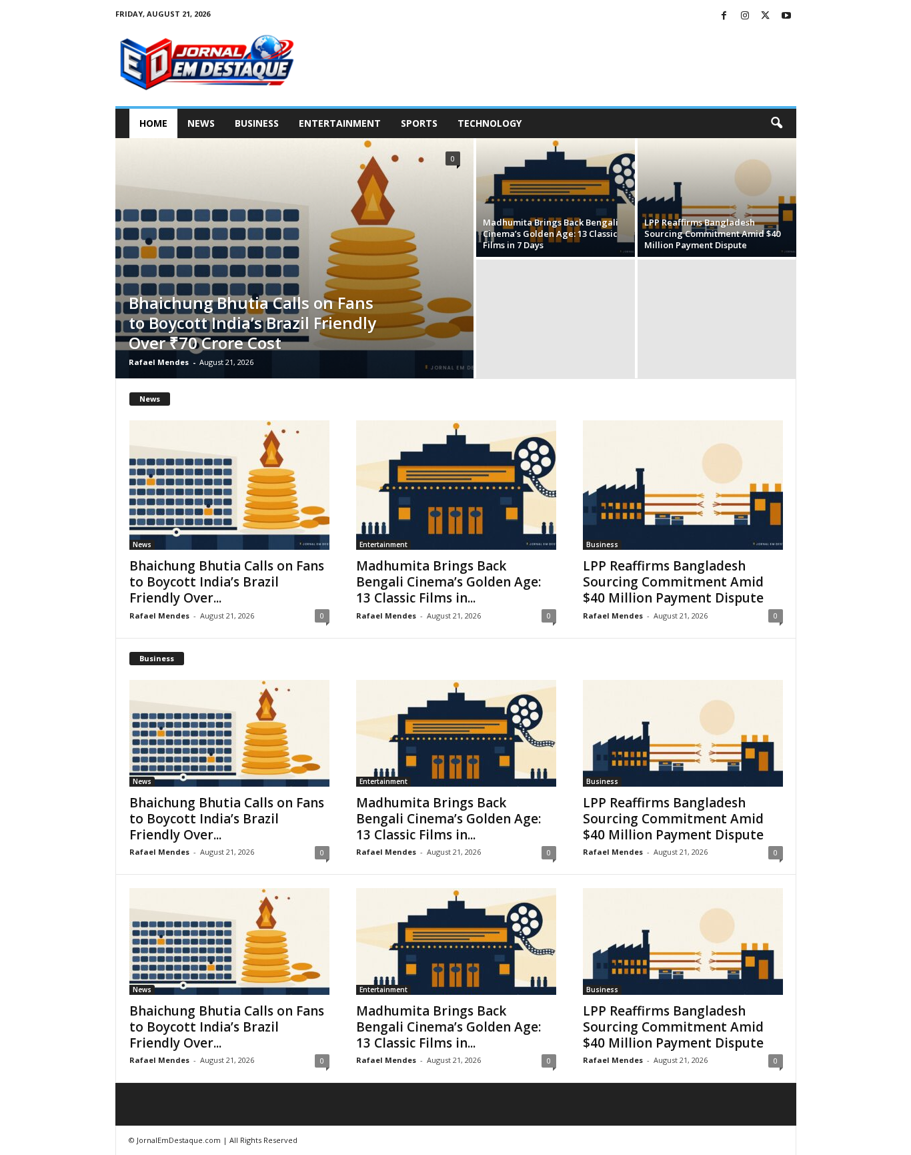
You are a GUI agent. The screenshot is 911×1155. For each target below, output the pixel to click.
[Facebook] (724, 16)
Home (153, 123)
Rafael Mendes (159, 362)
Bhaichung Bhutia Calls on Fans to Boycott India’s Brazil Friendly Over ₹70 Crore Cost (252, 323)
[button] (776, 123)
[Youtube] (786, 16)
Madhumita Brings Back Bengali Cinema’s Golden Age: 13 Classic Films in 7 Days (550, 233)
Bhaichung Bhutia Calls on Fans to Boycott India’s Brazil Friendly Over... (226, 582)
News (201, 123)
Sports (419, 123)
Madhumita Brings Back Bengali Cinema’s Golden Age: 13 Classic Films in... (448, 582)
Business (257, 123)
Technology (490, 123)
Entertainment (340, 123)
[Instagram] (745, 16)
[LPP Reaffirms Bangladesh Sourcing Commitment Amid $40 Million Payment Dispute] (717, 197)
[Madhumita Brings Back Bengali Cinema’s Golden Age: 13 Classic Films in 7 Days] (555, 197)
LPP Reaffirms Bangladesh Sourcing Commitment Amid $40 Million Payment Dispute (712, 233)
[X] (766, 16)
